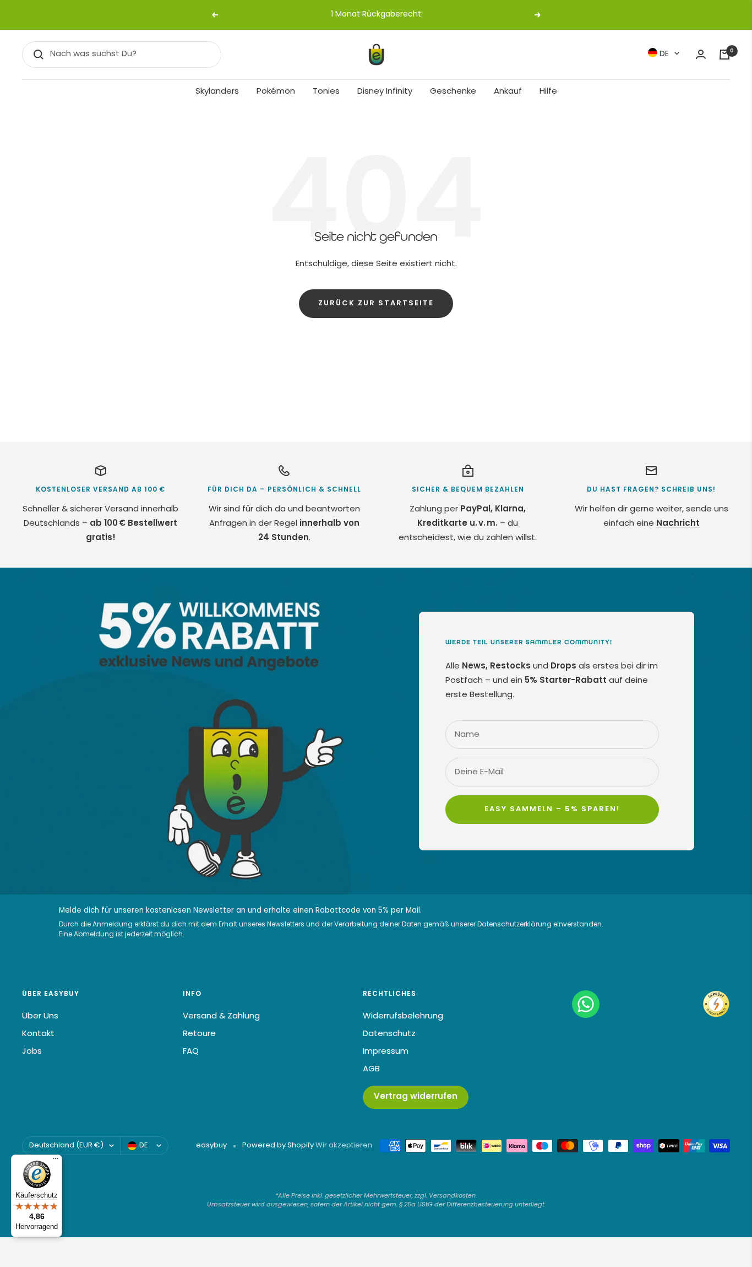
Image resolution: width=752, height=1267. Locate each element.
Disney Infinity (384, 92)
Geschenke (453, 92)
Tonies (326, 92)
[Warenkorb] (724, 55)
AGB (371, 1069)
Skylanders (217, 92)
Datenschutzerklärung (514, 924)
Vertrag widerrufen (415, 1097)
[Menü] (55, 1161)
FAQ (191, 1052)
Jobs (32, 1052)
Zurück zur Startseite (376, 304)
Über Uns (40, 1016)
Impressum (385, 1052)
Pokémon (276, 92)
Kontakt (38, 1034)
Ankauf (508, 92)
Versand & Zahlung (221, 1016)
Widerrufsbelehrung (403, 1016)
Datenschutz (389, 1034)
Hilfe (548, 92)
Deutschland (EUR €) (66, 1145)
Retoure (199, 1034)
